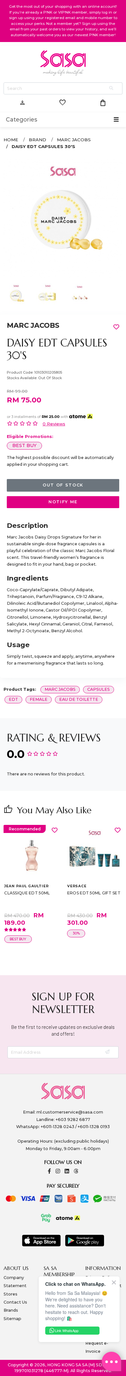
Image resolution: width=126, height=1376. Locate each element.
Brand (37, 139)
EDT (13, 699)
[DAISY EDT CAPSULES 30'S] (63, 218)
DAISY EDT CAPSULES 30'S (43, 146)
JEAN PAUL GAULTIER (26, 886)
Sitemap (12, 1318)
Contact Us (15, 1302)
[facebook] (49, 1172)
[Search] (112, 88)
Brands (11, 1310)
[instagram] (58, 1172)
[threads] (76, 1172)
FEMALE (38, 699)
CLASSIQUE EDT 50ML (27, 893)
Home (11, 139)
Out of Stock (63, 485)
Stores (10, 1294)
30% (76, 933)
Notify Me (63, 501)
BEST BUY (24, 445)
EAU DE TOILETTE (78, 699)
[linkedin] (67, 1172)
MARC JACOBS (74, 139)
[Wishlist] (55, 830)
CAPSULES (98, 689)
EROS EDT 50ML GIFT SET (94, 893)
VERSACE (77, 886)
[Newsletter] (108, 1052)
